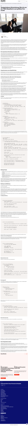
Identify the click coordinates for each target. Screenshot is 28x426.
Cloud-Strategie (3, 390)
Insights (3, 3)
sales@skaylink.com (3, 420)
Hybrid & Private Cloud (3, 402)
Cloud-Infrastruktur (3, 391)
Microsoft (2, 399)
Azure (1, 400)
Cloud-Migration (3, 392)
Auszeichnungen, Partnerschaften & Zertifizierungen (7, 406)
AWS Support (2, 411)
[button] (26, 1)
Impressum (2, 409)
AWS (1, 401)
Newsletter (2, 410)
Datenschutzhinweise (3, 407)
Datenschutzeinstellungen (4, 408)
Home (1, 3)
